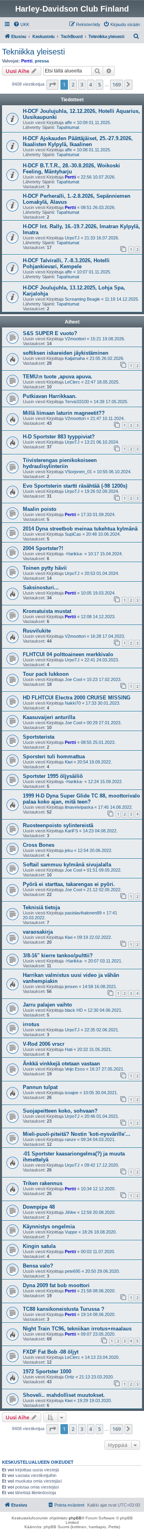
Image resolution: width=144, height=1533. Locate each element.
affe (68, 122)
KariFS (71, 830)
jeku (69, 850)
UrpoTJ (72, 237)
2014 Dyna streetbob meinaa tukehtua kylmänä (80, 529)
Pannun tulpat (40, 1087)
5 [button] (99, 84)
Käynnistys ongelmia (49, 1227)
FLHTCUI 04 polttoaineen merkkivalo (68, 654)
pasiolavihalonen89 (83, 912)
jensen (71, 986)
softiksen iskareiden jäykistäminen (65, 353)
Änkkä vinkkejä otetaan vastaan (61, 1064)
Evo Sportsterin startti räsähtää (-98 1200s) (75, 486)
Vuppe (71, 1232)
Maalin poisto (39, 509)
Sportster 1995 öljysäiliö (53, 776)
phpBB (75, 1518)
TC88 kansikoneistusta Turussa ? (63, 1309)
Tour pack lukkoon (46, 674)
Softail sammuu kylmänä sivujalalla (67, 865)
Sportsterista (38, 737)
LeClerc (72, 382)
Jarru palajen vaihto (47, 1005)
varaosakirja (38, 932)
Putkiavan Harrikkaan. (50, 396)
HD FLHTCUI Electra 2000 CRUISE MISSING (76, 698)
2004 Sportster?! (43, 548)
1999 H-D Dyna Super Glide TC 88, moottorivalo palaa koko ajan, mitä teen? (81, 799)
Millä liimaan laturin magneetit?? (64, 413)
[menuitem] (21, 24)
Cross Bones (38, 845)
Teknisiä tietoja (41, 907)
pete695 (72, 1271)
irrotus (31, 1024)
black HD (74, 1010)
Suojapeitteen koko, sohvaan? (60, 1111)
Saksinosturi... (41, 588)
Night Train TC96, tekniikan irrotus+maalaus (77, 1329)
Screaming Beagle (82, 299)
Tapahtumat (67, 127)
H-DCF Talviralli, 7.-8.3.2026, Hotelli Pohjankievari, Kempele (66, 263)
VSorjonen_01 (78, 471)
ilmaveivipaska (79, 807)
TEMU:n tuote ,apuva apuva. (57, 377)
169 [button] (116, 84)
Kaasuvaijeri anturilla (49, 717)
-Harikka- (74, 553)
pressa (42, 60)
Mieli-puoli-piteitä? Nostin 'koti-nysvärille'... (76, 1134)
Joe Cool (73, 679)
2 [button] (73, 84)
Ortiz (69, 1376)
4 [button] (90, 84)
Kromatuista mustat (47, 611)
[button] (52, 84)
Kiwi (68, 761)
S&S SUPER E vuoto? (50, 333)
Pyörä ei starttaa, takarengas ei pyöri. (69, 884)
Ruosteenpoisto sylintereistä (58, 825)
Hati (68, 1049)
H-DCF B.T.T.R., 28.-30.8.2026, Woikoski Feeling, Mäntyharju (71, 169)
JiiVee (70, 1212)
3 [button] (81, 84)
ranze (70, 1139)
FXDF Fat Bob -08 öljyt (50, 1352)
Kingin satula (39, 1246)
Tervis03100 (77, 401)
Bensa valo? (38, 1266)
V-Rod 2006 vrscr (43, 1044)
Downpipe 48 (39, 1207)
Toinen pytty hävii (45, 568)
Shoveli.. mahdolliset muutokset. (64, 1395)
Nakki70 (73, 703)
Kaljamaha (75, 358)
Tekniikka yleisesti (33, 51)
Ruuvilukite (37, 631)
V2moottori (75, 338)
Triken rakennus (42, 1183)
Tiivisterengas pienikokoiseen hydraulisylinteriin (60, 463)
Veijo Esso (75, 1069)
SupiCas (73, 534)
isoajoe (71, 1092)
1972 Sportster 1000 (47, 1371)
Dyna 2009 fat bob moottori (56, 1285)
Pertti (26, 60)
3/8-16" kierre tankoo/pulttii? (58, 955)
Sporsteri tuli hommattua (54, 756)
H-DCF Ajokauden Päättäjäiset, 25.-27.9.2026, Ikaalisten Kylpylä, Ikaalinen (78, 141)
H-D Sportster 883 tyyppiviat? (59, 437)
